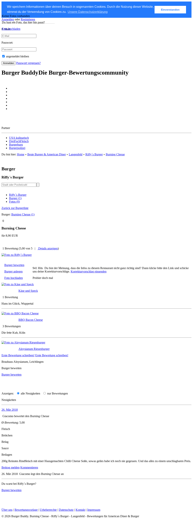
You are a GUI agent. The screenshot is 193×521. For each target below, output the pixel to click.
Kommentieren (29, 467)
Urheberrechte (48, 509)
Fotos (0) (14, 201)
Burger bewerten (14, 265)
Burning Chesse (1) (22, 214)
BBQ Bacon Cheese (30, 319)
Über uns (7, 509)
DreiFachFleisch (19, 141)
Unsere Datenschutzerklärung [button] (88, 11)
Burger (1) (15, 198)
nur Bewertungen (57, 393)
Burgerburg (16, 144)
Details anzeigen (48, 248)
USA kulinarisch (19, 137)
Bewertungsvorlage (26, 509)
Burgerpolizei (17, 148)
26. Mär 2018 (10, 409)
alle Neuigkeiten (30, 393)
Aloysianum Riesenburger (34, 348)
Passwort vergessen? (28, 63)
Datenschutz (66, 509)
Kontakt (80, 509)
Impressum (93, 509)
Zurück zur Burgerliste (15, 208)
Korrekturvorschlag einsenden (88, 271)
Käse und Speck (28, 290)
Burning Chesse (115, 154)
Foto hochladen (11, 28)
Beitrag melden (11, 467)
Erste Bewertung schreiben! (18, 355)
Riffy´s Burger (17, 194)
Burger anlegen (13, 271)
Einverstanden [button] (170, 9)
